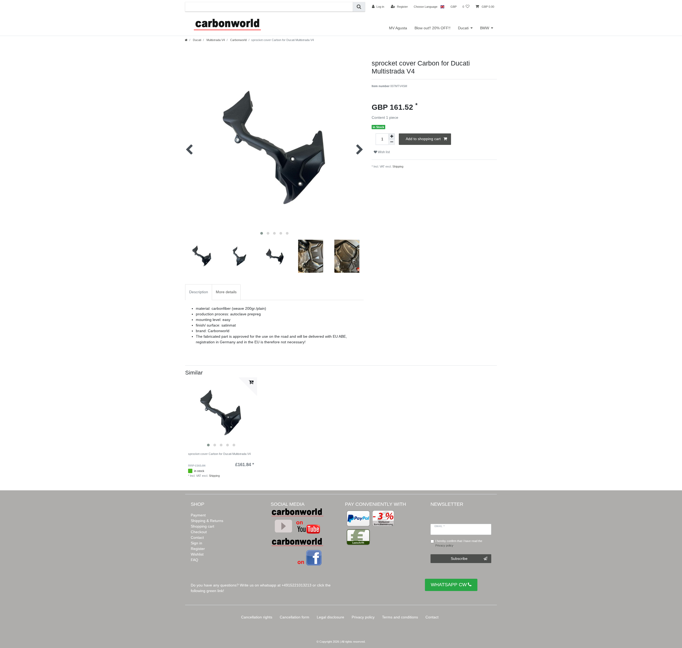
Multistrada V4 (215, 40)
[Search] (359, 6)
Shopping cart (202, 526)
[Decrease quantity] (391, 142)
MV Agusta (398, 28)
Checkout (199, 532)
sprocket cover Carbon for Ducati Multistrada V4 (219, 453)
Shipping (397, 166)
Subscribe (459, 558)
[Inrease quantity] (391, 136)
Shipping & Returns (207, 521)
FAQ (194, 560)
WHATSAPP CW (449, 584)
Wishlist (197, 554)
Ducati (463, 28)
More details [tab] (226, 292)
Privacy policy (363, 617)
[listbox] (221, 413)
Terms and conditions (400, 617)
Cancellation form (294, 617)
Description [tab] (198, 292)
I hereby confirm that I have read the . (458, 543)
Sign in (196, 543)
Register (198, 549)
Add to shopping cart (423, 139)
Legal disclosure (330, 617)
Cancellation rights (256, 617)
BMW (484, 28)
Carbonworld (238, 40)
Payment (198, 515)
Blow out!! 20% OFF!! (432, 28)
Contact (197, 537)
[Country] (442, 6)
